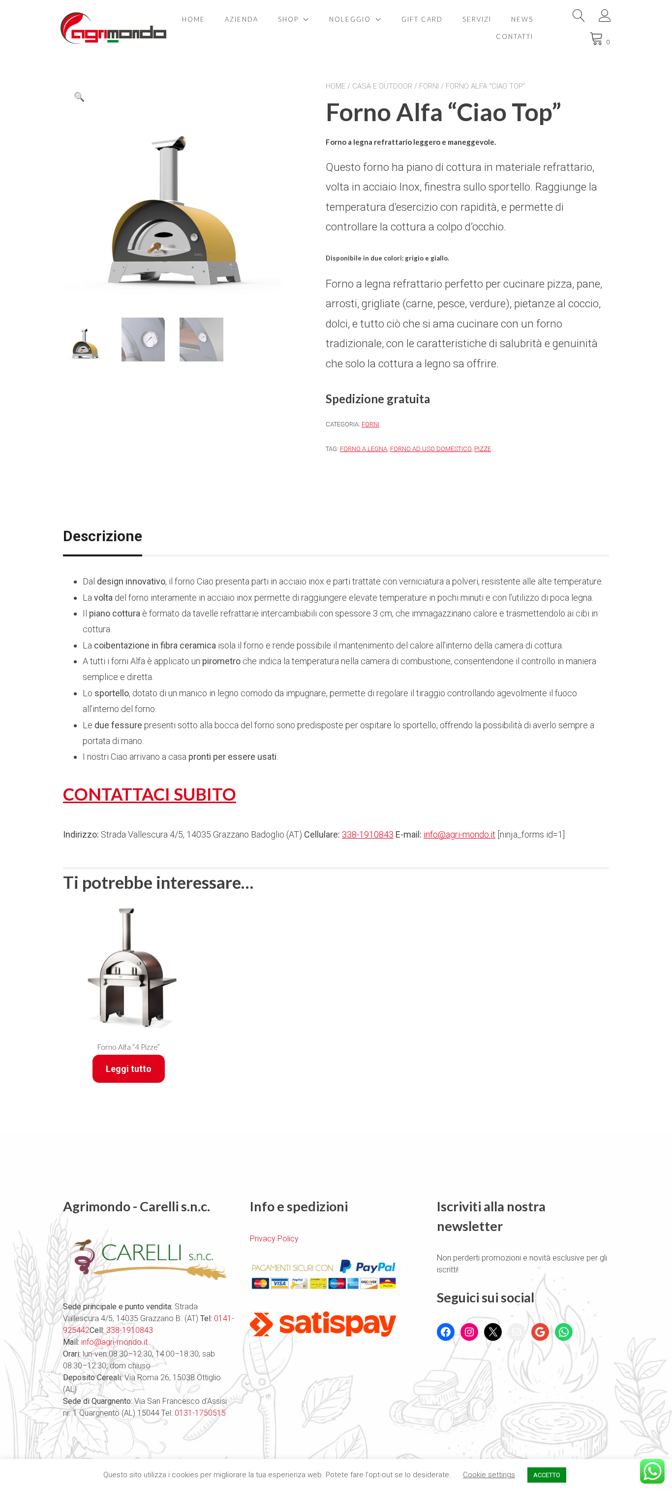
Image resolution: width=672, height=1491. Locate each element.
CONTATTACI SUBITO (149, 793)
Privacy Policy (274, 1238)
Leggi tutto (129, 1069)
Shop (288, 19)
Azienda (241, 19)
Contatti (514, 36)
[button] (79, 97)
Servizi (476, 19)
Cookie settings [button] (489, 1474)
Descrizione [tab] (102, 536)
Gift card (422, 19)
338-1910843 (368, 834)
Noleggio (350, 19)
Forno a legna (363, 449)
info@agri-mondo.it (459, 834)
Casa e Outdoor (382, 86)
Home (193, 19)
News (522, 19)
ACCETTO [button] (546, 1475)
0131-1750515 (199, 1413)
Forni (429, 86)
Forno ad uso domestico (430, 449)
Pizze (482, 449)
